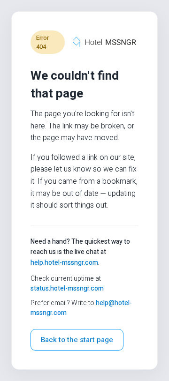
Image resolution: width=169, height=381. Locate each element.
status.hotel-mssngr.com (67, 288)
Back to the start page (77, 340)
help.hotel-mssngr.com (64, 263)
